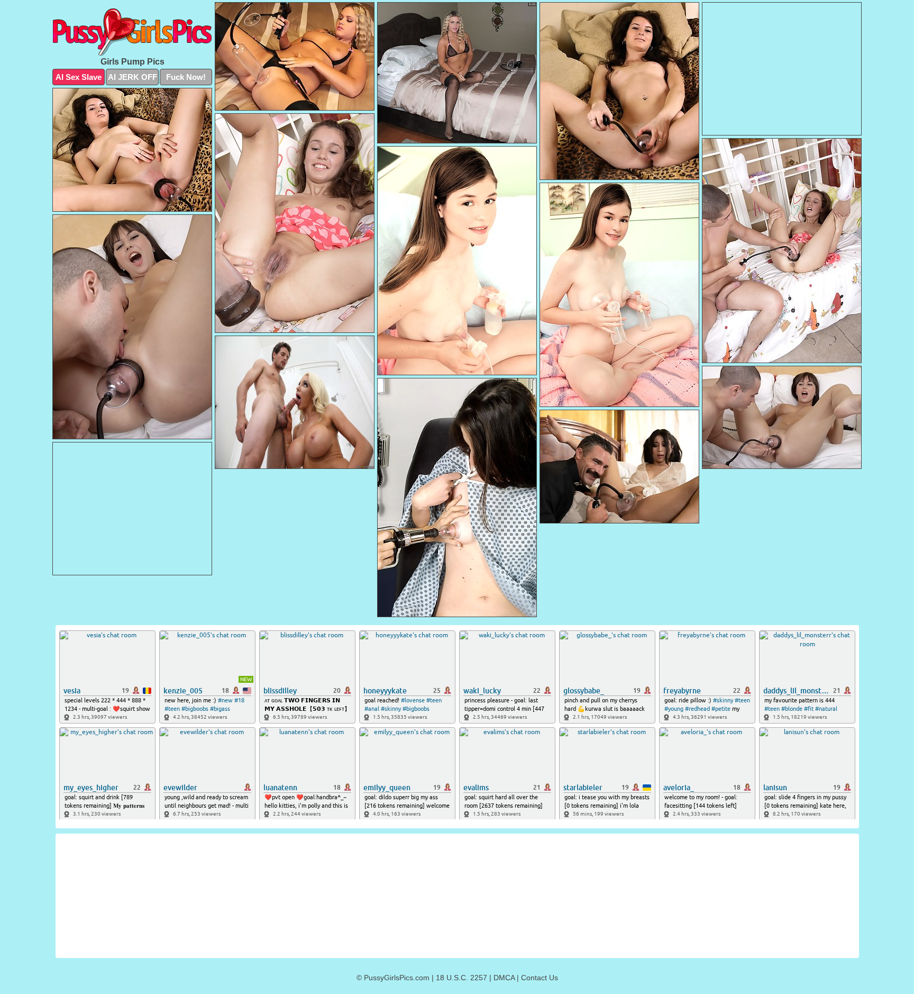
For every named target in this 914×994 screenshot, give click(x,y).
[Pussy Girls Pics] (132, 32)
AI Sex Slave (79, 77)
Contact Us (539, 977)
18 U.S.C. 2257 (461, 977)
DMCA (504, 977)
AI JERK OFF (132, 77)
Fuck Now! (186, 77)
